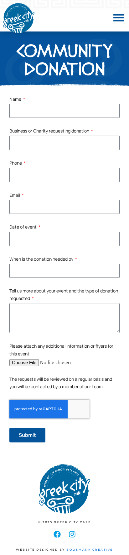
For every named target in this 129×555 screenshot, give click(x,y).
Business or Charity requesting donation (49, 131)
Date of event (23, 227)
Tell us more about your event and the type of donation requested (63, 294)
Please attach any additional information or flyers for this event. (61, 349)
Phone (16, 163)
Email (15, 195)
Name (15, 99)
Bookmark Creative (89, 549)
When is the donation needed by (41, 259)
